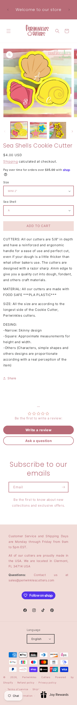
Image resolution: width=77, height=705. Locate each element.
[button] (8, 31)
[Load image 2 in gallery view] (38, 130)
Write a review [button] (38, 430)
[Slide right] (72, 131)
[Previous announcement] (8, 9)
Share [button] (11, 378)
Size (6, 182)
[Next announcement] (69, 9)
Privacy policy (47, 682)
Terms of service (17, 689)
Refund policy (25, 682)
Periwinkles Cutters (36, 677)
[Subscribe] (63, 487)
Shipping (10, 161)
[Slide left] (4, 131)
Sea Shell (9, 201)
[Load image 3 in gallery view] (57, 130)
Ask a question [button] (38, 441)
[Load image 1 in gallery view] (19, 130)
